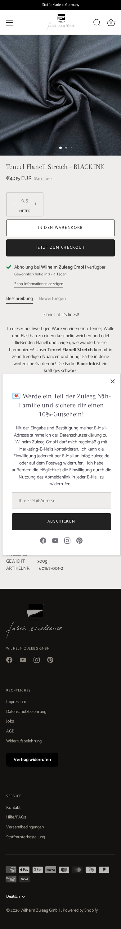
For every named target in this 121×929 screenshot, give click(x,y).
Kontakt (13, 807)
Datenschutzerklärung (81, 435)
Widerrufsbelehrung (24, 741)
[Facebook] (43, 540)
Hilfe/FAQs (16, 817)
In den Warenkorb (60, 227)
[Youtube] (55, 540)
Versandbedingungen (25, 827)
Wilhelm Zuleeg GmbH (40, 910)
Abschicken (61, 521)
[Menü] (10, 22)
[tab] (22, 298)
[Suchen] (97, 23)
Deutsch (13, 896)
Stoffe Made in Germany (60, 5)
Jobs (10, 721)
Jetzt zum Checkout (60, 247)
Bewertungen (52, 298)
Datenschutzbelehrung (26, 711)
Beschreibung (19, 298)
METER (25, 211)
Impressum (16, 701)
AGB (10, 731)
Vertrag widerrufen (32, 760)
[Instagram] (67, 540)
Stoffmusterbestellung (25, 837)
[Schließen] (112, 381)
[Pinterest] (79, 540)
